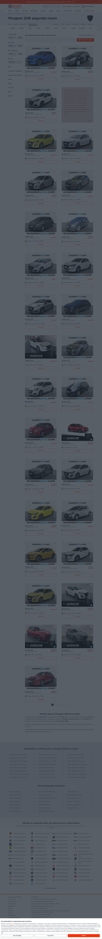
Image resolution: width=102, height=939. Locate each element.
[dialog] (51, 928)
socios (12, 923)
